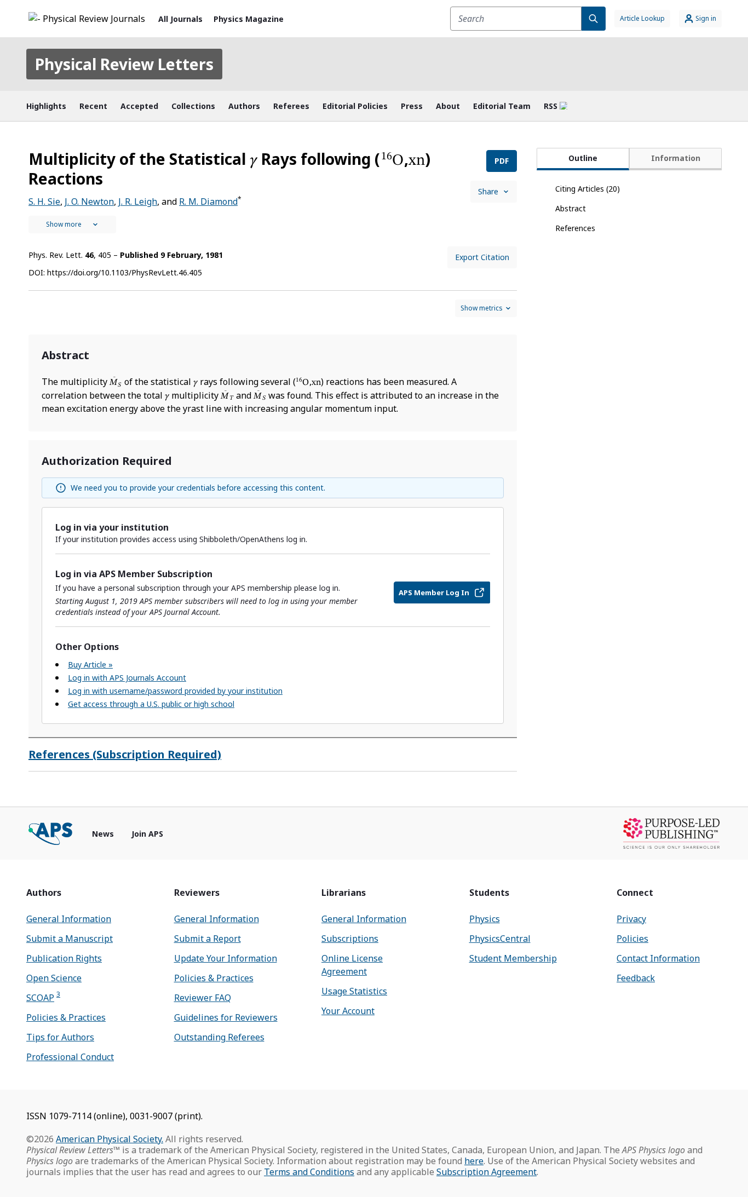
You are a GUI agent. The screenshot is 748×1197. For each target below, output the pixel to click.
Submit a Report (207, 939)
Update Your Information (225, 958)
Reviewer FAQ (202, 998)
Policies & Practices (66, 1017)
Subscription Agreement (486, 1172)
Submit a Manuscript (69, 939)
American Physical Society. (109, 1139)
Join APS (147, 833)
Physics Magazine (249, 19)
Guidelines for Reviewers (226, 1017)
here (474, 1161)
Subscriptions (349, 939)
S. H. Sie (44, 201)
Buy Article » (90, 664)
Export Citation (482, 257)
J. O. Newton (89, 201)
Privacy (631, 919)
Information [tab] (675, 158)
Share (488, 191)
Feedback (636, 978)
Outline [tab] (582, 158)
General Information (68, 919)
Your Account (348, 1011)
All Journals (180, 19)
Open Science (54, 978)
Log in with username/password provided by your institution (175, 691)
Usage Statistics (354, 991)
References (575, 228)
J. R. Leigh (137, 201)
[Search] (594, 19)
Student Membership (513, 958)
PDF (501, 161)
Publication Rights (64, 958)
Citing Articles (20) (587, 188)
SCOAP (43, 997)
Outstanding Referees (219, 1037)
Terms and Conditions (309, 1172)
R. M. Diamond (208, 201)
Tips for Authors (60, 1037)
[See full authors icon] (72, 224)
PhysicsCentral (500, 939)
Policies (632, 939)
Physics (484, 919)
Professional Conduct (70, 1057)
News (103, 833)
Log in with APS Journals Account (127, 677)
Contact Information (658, 958)
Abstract (570, 208)
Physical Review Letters (124, 64)
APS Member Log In (434, 592)
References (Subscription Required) (124, 754)
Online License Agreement (352, 964)
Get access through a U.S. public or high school (151, 704)
